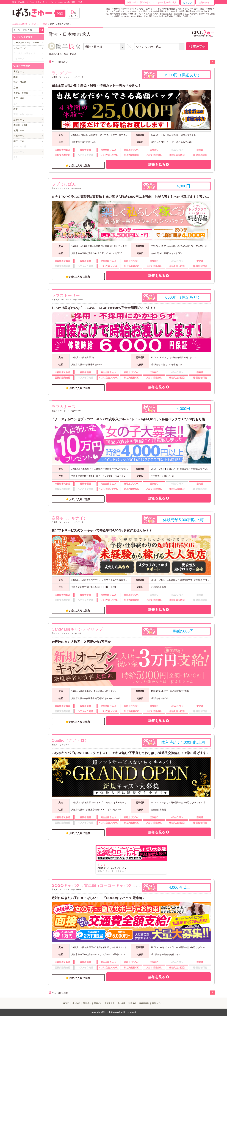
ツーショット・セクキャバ (26, 42)
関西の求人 (145, 2)
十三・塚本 (18, 98)
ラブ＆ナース (64, 406)
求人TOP (76, 1003)
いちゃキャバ (19, 48)
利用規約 (132, 1003)
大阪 (15, 71)
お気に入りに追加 (79, 165)
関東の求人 (133, 2)
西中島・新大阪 (20, 93)
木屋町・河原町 (20, 125)
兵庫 (15, 136)
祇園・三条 (18, 130)
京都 (15, 119)
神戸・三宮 (18, 141)
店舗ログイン (205, 2)
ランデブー (62, 73)
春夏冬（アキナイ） (69, 518)
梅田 (15, 77)
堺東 (15, 109)
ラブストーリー (66, 295)
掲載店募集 (144, 1003)
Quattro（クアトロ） (70, 740)
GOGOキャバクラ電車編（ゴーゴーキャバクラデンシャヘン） (108, 885)
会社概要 (121, 1003)
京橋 (15, 87)
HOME (66, 1003)
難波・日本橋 (19, 82)
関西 (60, 13)
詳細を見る (156, 164)
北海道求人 (110, 1003)
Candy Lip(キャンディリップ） (79, 629)
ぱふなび (187, 2)
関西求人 (98, 1003)
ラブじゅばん (64, 184)
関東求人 (87, 1003)
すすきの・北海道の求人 (164, 2)
